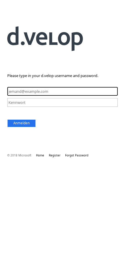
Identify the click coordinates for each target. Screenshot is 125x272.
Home (40, 155)
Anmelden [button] (21, 123)
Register (54, 155)
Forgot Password (76, 155)
